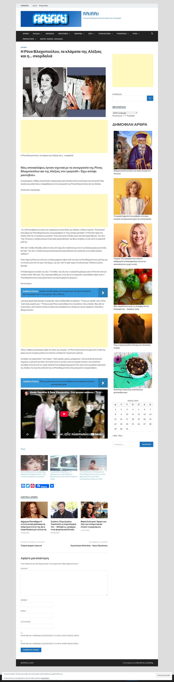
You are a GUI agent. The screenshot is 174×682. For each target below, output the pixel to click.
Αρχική (35, 6)
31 (127, 429)
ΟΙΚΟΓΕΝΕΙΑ (63, 34)
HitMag (150, 663)
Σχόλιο (25, 568)
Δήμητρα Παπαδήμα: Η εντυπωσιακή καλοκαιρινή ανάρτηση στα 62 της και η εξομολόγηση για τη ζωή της (34, 525)
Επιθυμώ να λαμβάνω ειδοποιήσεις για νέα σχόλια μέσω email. (50, 636)
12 (139, 414)
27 (144, 424)
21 (150, 419)
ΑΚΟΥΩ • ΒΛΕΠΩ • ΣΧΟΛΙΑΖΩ (51, 39)
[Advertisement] (64, 136)
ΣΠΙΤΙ (90, 34)
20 (144, 419)
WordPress (141, 663)
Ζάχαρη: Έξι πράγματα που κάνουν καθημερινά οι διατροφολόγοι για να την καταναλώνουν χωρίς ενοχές (130, 261)
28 (150, 424)
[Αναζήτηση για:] (132, 444)
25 (133, 424)
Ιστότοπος (26, 622)
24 (127, 424)
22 (115, 424)
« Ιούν (114, 435)
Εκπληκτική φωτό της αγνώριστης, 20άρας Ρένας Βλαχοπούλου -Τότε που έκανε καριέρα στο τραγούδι (33, 474)
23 (121, 424)
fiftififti (91, 14)
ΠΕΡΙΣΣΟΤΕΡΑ (28, 39)
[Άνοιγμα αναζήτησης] (152, 33)
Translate (130, 116)
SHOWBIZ (24, 47)
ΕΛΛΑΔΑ (36, 34)
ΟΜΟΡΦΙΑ (78, 34)
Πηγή (23, 449)
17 (127, 419)
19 (139, 419)
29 (115, 429)
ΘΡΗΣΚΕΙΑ (50, 34)
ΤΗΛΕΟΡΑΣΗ (122, 34)
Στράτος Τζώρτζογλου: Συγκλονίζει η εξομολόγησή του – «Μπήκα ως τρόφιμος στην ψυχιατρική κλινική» (63, 525)
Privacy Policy (43, 6)
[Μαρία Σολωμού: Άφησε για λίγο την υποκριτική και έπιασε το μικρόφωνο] (94, 511)
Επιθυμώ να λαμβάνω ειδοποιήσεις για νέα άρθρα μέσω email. (50, 644)
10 (127, 414)
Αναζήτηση (117, 94)
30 (121, 429)
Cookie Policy (45, 678)
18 (133, 419)
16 (121, 419)
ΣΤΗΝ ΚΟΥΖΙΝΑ (104, 34)
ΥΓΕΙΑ (135, 34)
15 (115, 419)
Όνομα (24, 600)
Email (24, 611)
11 (133, 414)
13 (144, 414)
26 (139, 424)
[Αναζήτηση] (150, 98)
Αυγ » (120, 435)
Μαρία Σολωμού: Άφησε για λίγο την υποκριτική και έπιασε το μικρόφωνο (93, 524)
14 (150, 414)
